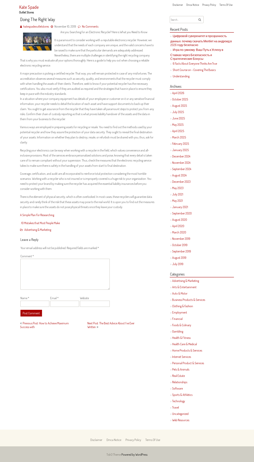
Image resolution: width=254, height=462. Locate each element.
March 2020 (179, 232)
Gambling (177, 331)
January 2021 (180, 207)
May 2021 (177, 200)
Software (177, 388)
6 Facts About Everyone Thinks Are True (195, 63)
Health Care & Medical (184, 344)
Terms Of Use (225, 4)
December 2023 (181, 181)
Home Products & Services (187, 350)
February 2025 (180, 143)
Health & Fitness (181, 338)
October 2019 (179, 245)
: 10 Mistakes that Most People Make (40, 223)
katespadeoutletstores (36, 26)
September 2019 (181, 251)
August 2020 (179, 219)
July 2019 (177, 264)
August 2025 (179, 105)
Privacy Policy (209, 4)
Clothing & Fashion (182, 306)
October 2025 (180, 99)
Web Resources (180, 420)
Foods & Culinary (181, 325)
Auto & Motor (179, 293)
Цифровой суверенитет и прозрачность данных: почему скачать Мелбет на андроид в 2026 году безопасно (201, 40)
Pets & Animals (180, 369)
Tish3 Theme (114, 454)
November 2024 (181, 162)
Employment (179, 312)
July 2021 (177, 194)
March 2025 (179, 137)
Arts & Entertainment (184, 287)
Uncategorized (180, 414)
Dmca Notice (192, 4)
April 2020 (178, 226)
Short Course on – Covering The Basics (194, 70)
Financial (177, 319)
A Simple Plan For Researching (37, 215)
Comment (27, 256)
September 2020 (182, 213)
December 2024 (181, 156)
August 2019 (179, 258)
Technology (178, 401)
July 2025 (178, 112)
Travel (175, 407)
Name (24, 298)
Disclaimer (178, 4)
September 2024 (181, 169)
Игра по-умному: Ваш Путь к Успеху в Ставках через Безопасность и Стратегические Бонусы (196, 54)
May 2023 (178, 188)
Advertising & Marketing (37, 230)
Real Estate (178, 376)
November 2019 (181, 239)
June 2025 (178, 118)
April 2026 (178, 93)
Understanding (181, 76)
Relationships (179, 382)
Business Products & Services (188, 300)
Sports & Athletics (182, 395)
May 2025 (178, 124)
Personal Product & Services (188, 363)
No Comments (90, 26)
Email (54, 298)
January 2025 (180, 150)
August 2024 (179, 175)
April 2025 (178, 131)
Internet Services (181, 357)
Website (84, 298)
